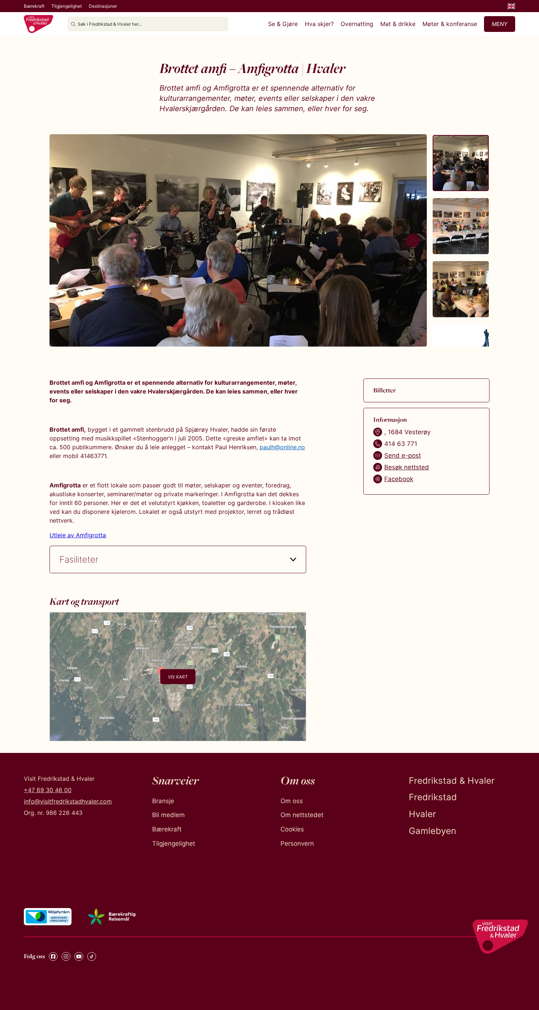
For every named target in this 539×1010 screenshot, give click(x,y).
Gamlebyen (432, 831)
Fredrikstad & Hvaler (452, 780)
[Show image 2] (460, 226)
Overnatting (357, 24)
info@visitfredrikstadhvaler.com (68, 801)
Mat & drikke (397, 24)
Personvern (297, 843)
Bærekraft (34, 6)
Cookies (292, 829)
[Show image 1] (460, 163)
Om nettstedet (301, 815)
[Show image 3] (460, 289)
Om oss (291, 801)
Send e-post (402, 455)
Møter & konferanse (449, 24)
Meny (499, 24)
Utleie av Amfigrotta (78, 535)
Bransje (163, 801)
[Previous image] (63, 241)
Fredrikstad (433, 797)
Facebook (398, 479)
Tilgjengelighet (66, 6)
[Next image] (413, 241)
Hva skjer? (319, 24)
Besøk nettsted (406, 467)
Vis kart (178, 676)
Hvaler (422, 814)
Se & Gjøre (283, 24)
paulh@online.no (282, 447)
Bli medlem (168, 815)
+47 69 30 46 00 (48, 790)
